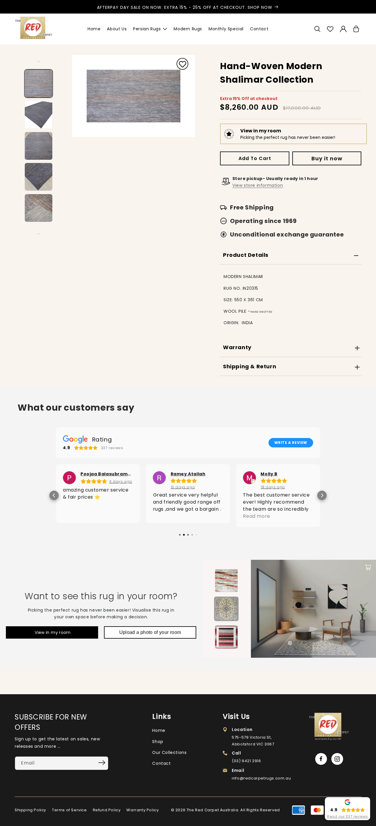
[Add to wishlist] (182, 65)
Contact (161, 763)
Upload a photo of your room (150, 632)
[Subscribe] (101, 762)
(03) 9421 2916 (246, 761)
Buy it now (327, 158)
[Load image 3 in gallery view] (39, 146)
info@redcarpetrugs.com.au (261, 778)
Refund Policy (107, 810)
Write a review (290, 442)
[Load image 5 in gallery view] (39, 208)
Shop (157, 742)
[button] (317, 29)
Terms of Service (69, 810)
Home (158, 730)
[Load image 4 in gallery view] (39, 177)
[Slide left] (38, 61)
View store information (257, 185)
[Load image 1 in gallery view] (39, 83)
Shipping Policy (30, 810)
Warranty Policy (142, 810)
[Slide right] (38, 233)
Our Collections (169, 752)
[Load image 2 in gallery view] (39, 115)
